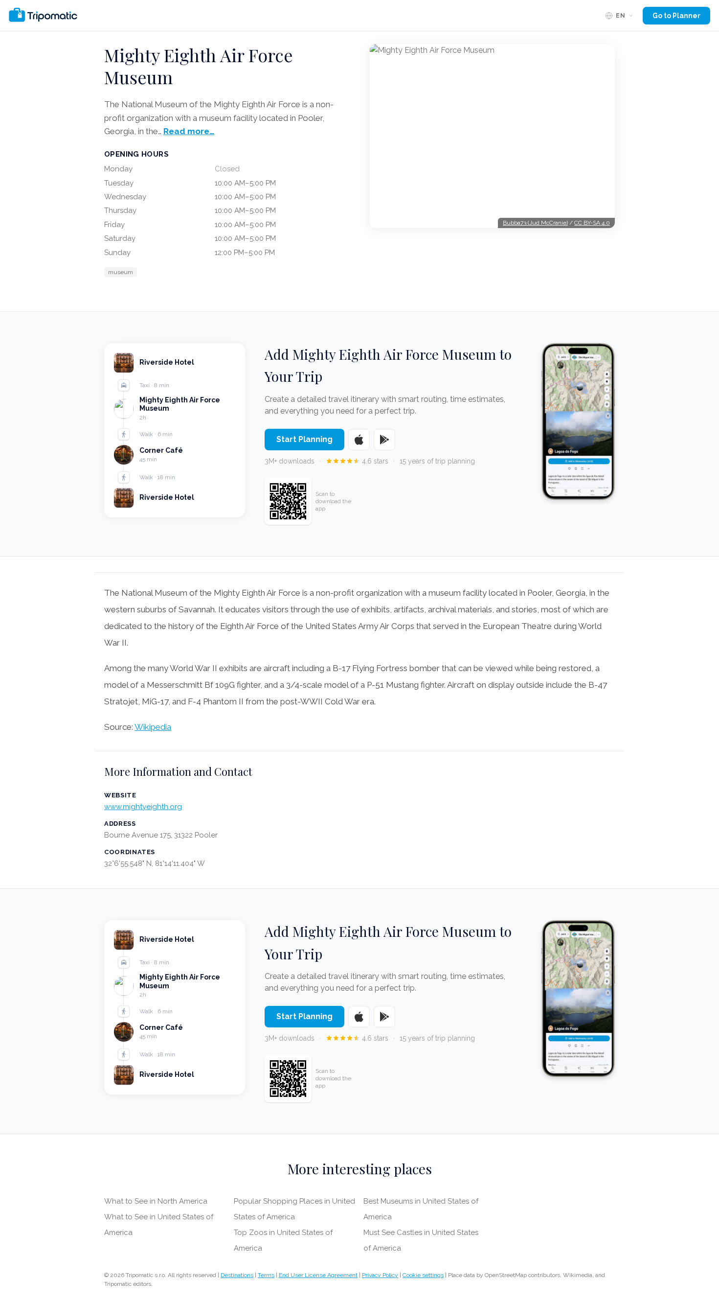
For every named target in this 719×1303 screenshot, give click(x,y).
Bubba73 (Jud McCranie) (535, 222)
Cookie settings (423, 1275)
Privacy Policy (380, 1275)
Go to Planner (676, 16)
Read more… (188, 131)
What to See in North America (155, 1201)
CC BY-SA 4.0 (592, 222)
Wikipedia (153, 727)
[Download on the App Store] (359, 439)
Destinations (237, 1275)
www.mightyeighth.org (143, 806)
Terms (266, 1275)
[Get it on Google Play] (384, 439)
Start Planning (304, 439)
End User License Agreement (318, 1275)
